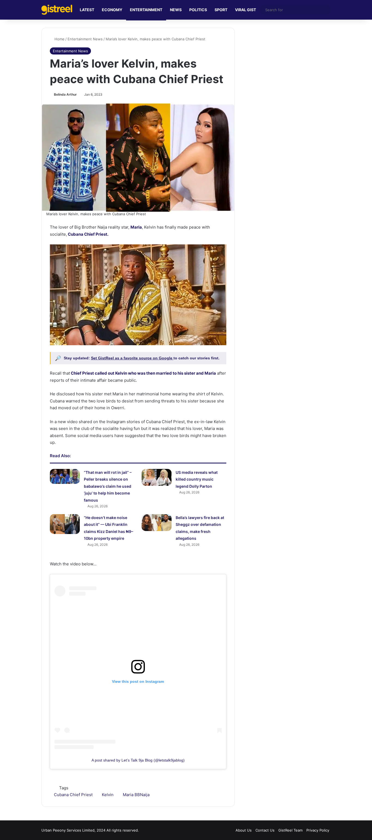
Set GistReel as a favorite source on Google (132, 358)
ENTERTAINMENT (146, 9)
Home (59, 39)
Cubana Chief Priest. (87, 234)
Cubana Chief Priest (73, 794)
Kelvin (108, 794)
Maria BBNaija (136, 794)
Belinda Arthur (65, 94)
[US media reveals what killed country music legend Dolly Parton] (157, 477)
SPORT (221, 9)
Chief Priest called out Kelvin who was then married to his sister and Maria (143, 373)
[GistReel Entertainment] (56, 10)
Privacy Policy (317, 830)
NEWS (176, 9)
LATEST (87, 9)
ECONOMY (112, 9)
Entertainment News (85, 39)
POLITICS (198, 9)
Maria (136, 227)
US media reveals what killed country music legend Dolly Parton (197, 479)
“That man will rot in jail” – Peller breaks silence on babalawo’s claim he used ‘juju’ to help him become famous (108, 486)
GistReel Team (290, 830)
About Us (244, 830)
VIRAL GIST (245, 9)
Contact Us (265, 830)
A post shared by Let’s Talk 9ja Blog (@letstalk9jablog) (138, 760)
